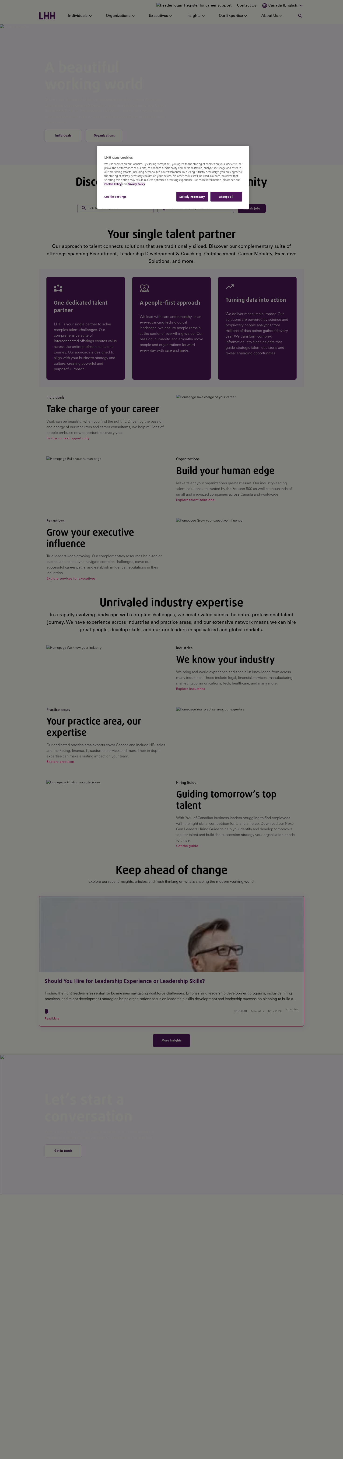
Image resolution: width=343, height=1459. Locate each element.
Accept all (226, 196)
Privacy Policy (136, 184)
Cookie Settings (115, 196)
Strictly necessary (192, 196)
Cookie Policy (112, 184)
